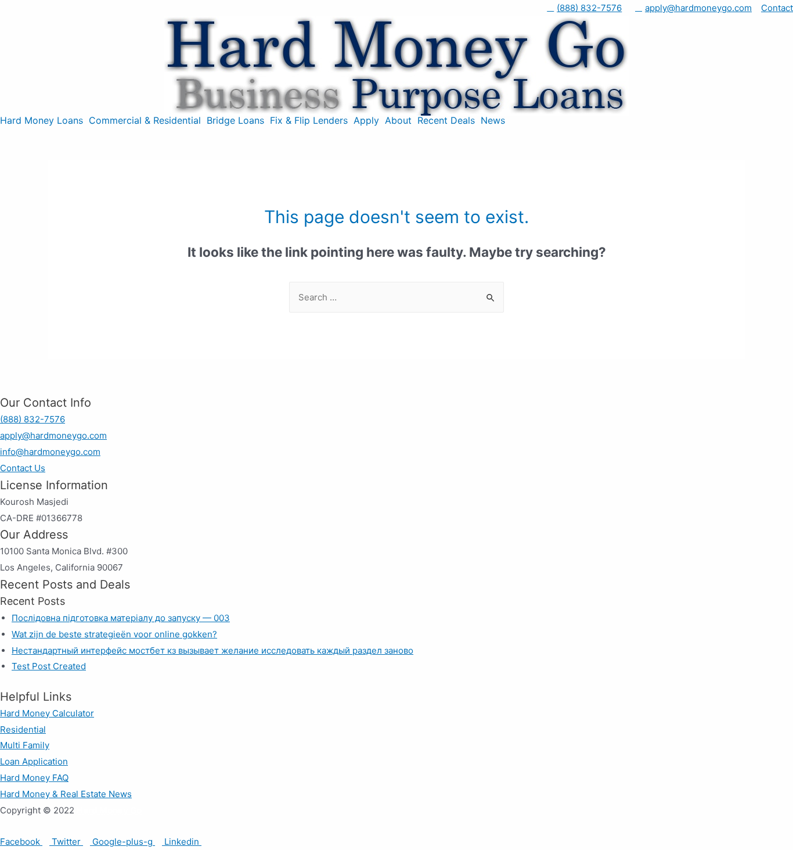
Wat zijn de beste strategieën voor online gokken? (114, 634)
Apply (366, 120)
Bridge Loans (235, 120)
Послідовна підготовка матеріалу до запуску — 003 (121, 617)
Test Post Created (49, 666)
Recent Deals (446, 120)
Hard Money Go (109, 810)
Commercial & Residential (145, 120)
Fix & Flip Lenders (309, 120)
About (398, 120)
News (493, 120)
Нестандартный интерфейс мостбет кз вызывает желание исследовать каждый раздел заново (212, 650)
